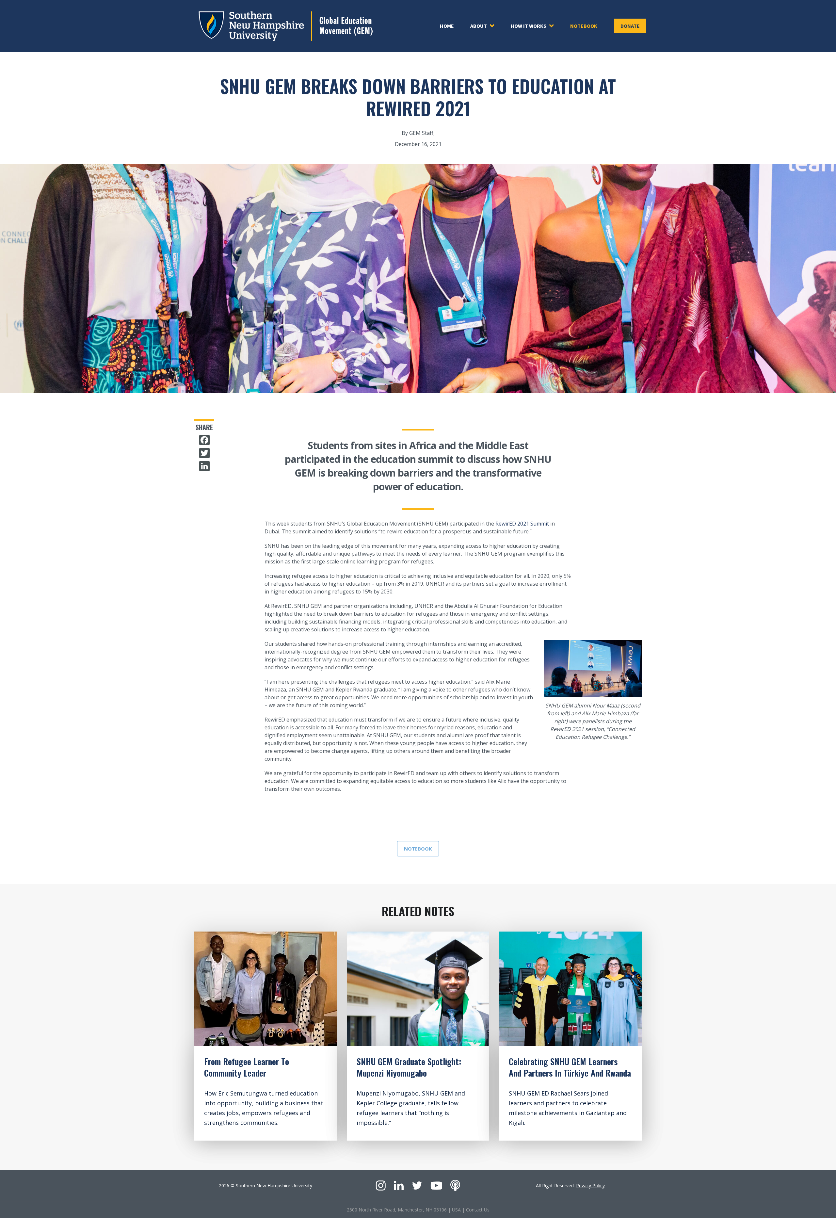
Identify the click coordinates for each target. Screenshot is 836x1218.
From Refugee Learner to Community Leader (246, 1067)
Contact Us (478, 1210)
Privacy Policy (590, 1185)
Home (447, 26)
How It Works (528, 26)
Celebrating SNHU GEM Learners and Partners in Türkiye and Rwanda (570, 1067)
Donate (630, 26)
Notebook (583, 26)
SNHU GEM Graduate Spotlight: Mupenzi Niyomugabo (409, 1067)
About (478, 26)
